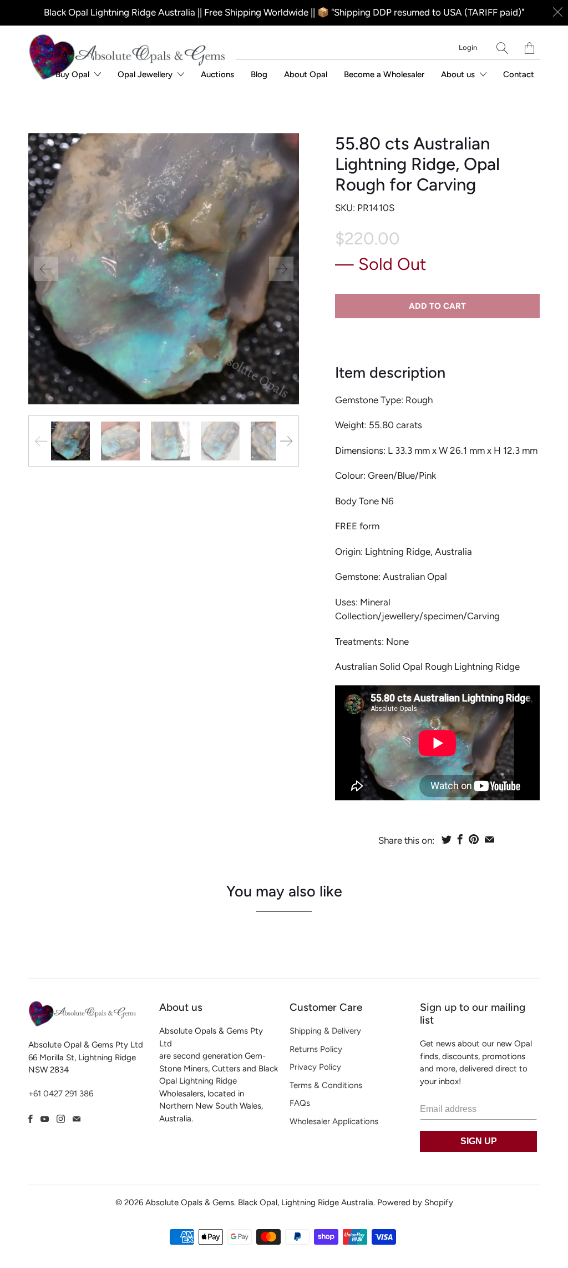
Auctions (217, 74)
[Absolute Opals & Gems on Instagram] (61, 1119)
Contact (518, 74)
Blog (259, 74)
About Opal (305, 74)
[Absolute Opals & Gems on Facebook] (30, 1119)
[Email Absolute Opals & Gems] (76, 1119)
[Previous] (46, 269)
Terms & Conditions (326, 1085)
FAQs (300, 1103)
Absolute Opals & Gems (189, 1202)
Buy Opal (73, 74)
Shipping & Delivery (325, 1031)
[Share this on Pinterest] (473, 839)
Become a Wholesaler (384, 74)
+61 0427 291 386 (60, 1094)
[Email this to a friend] (489, 839)
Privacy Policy (315, 1067)
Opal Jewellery (146, 74)
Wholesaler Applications (334, 1121)
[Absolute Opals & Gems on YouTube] (44, 1119)
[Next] (281, 269)
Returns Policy (316, 1049)
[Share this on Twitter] (446, 839)
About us (459, 74)
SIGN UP (478, 1141)
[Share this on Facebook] (460, 839)
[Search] (502, 48)
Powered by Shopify (415, 1202)
